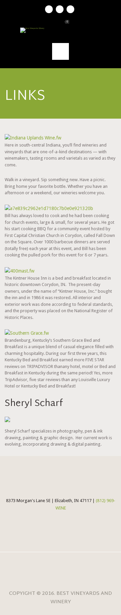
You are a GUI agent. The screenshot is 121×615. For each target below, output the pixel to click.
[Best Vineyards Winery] (60, 30)
